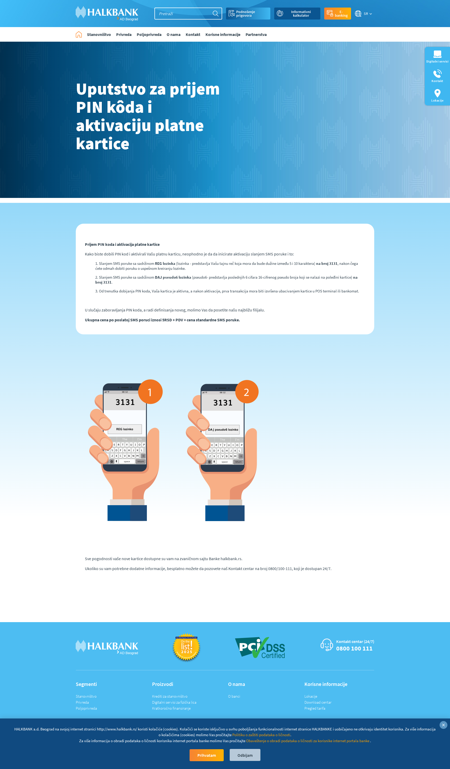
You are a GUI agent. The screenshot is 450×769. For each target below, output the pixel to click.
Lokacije (310, 696)
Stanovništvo (86, 696)
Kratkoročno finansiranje (171, 708)
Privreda (82, 702)
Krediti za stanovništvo (170, 696)
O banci (234, 696)
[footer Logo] (107, 647)
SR (366, 13)
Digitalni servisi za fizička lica (174, 702)
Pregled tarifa (314, 708)
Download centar (318, 702)
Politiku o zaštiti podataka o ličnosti (261, 734)
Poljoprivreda (86, 708)
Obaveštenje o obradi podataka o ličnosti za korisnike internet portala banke (308, 740)
